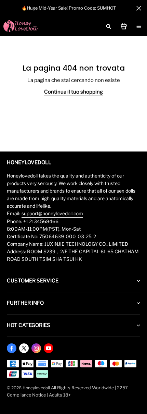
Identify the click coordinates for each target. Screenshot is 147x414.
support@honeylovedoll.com (52, 213)
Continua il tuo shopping (73, 92)
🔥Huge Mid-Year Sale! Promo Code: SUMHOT (69, 8)
